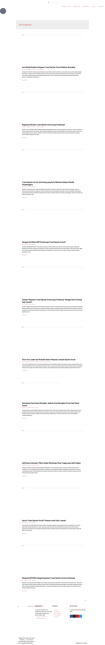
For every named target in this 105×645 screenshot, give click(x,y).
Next (86, 600)
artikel (23, 69)
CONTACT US (101, 6)
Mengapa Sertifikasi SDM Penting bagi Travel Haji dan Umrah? (44, 242)
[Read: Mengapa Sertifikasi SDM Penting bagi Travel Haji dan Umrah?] (52, 224)
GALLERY (94, 6)
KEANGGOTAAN (76, 6)
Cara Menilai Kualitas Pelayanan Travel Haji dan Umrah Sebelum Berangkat (48, 67)
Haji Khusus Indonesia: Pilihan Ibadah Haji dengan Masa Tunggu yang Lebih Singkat (51, 463)
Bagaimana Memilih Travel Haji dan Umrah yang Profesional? (43, 125)
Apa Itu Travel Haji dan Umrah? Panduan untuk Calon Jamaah (44, 520)
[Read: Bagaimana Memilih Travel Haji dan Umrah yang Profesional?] (52, 106)
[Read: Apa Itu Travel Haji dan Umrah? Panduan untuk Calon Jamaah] (52, 502)
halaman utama (28, 361)
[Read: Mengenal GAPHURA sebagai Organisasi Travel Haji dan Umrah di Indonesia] (52, 560)
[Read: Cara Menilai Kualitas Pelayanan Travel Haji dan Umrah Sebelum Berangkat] (52, 49)
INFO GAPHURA (85, 6)
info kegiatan (28, 69)
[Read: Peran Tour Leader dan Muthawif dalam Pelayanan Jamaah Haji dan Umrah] (52, 341)
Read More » (25, 80)
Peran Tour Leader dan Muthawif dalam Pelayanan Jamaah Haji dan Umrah (48, 359)
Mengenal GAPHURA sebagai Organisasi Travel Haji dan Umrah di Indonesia (48, 578)
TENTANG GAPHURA (66, 6)
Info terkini (33, 69)
